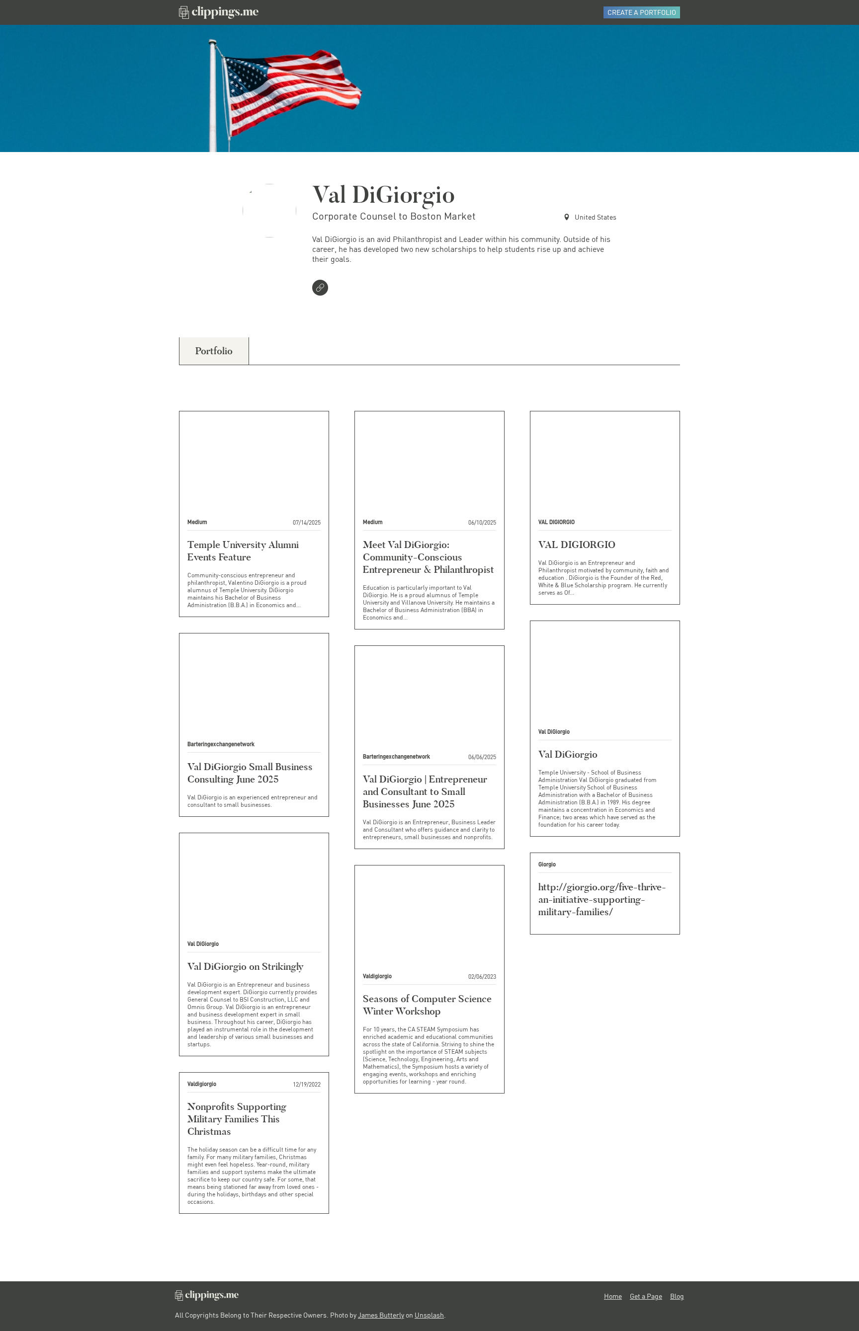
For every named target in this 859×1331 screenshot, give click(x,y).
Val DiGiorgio (568, 754)
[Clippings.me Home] (207, 1298)
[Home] (218, 12)
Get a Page (646, 1296)
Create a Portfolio (641, 12)
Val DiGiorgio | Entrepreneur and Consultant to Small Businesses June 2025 (425, 791)
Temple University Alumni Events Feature (243, 550)
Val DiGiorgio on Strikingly (245, 966)
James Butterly (381, 1315)
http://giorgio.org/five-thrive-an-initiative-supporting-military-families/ (602, 899)
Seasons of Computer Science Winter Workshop (427, 1005)
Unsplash (429, 1315)
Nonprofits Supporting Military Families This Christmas (236, 1119)
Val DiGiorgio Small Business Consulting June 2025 (250, 772)
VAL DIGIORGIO (576, 544)
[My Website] (322, 289)
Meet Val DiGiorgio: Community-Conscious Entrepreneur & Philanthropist (428, 557)
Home (613, 1296)
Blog (677, 1296)
